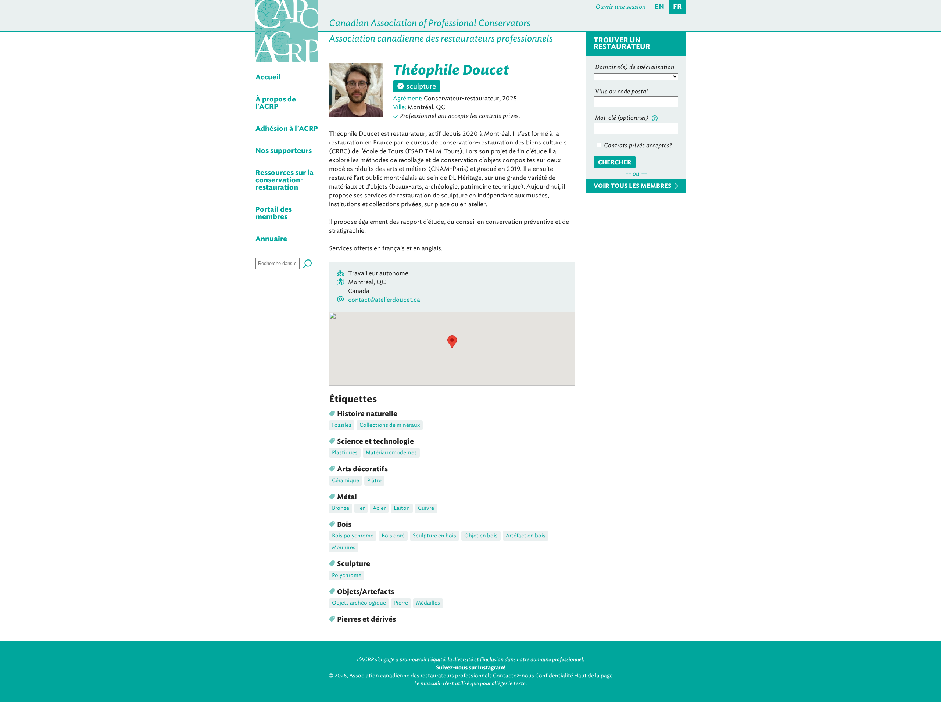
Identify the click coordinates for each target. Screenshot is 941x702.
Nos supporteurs (283, 151)
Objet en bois (481, 536)
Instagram (491, 667)
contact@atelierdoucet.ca (384, 299)
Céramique (345, 480)
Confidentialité (554, 676)
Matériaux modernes (391, 453)
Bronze (340, 508)
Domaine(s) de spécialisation (635, 67)
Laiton (402, 508)
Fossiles (341, 425)
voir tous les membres (632, 186)
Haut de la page (593, 676)
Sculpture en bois (434, 536)
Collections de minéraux (389, 425)
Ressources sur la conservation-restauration (284, 180)
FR (677, 7)
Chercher (614, 162)
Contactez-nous (513, 676)
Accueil (268, 77)
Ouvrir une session (620, 6)
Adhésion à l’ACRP (286, 129)
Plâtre (374, 480)
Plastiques (345, 453)
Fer (361, 508)
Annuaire (271, 239)
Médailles (428, 603)
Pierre (401, 603)
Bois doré (393, 536)
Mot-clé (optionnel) (622, 117)
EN (659, 7)
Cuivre (426, 508)
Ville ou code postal (621, 91)
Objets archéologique (359, 603)
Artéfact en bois (525, 536)
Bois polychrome (352, 536)
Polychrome (346, 575)
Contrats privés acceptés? (637, 145)
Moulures (343, 547)
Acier (379, 508)
